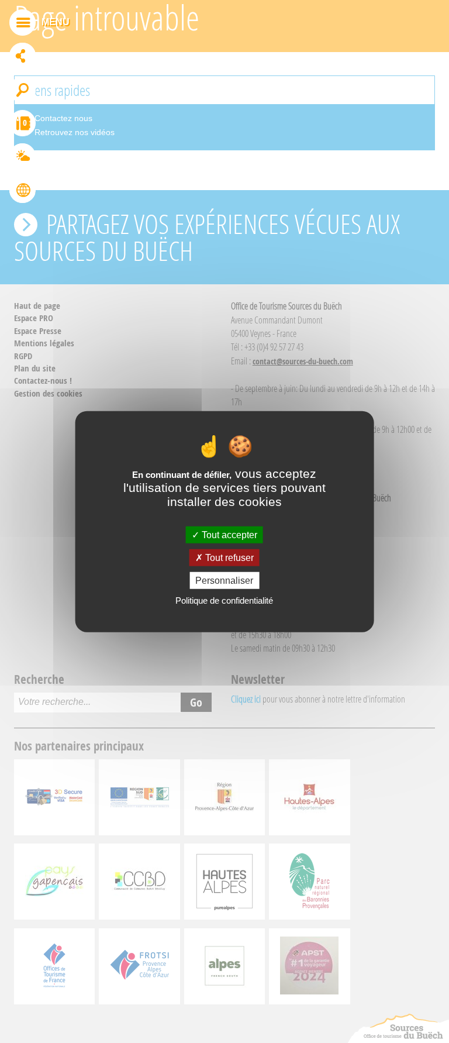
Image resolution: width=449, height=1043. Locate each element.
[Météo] (22, 158)
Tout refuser (228, 557)
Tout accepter (228, 534)
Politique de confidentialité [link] (224, 600)
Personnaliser (224, 581)
